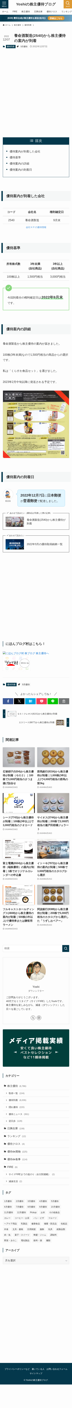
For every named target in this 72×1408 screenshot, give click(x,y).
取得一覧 (16, 1093)
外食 (6, 1229)
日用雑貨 (31, 1229)
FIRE (12, 1167)
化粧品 (64, 1223)
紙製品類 (61, 1229)
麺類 (48, 1240)
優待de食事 (17, 1159)
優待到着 (11, 46)
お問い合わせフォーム (56, 1369)
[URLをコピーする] (64, 701)
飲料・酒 (38, 1240)
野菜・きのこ (10, 1240)
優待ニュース (19, 1114)
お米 (43, 1212)
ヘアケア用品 (10, 1223)
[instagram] (39, 1017)
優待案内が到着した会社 (25, 151)
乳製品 (24, 1223)
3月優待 (31, 1201)
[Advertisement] (36, 89)
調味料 (53, 1235)
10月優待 (55, 1207)
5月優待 (55, 1201)
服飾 (42, 1229)
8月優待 (31, 1207)
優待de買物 (17, 1151)
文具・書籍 (18, 1229)
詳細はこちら (56, 18)
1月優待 (8, 1201)
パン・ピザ (39, 1218)
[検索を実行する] (65, 948)
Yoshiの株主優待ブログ (36, 4)
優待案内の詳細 (19, 163)
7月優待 (19, 1207)
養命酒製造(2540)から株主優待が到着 (46, 521)
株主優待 (16, 1086)
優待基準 (15, 157)
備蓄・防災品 (50, 1223)
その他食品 (54, 1212)
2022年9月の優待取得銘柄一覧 (45, 544)
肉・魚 (7, 1235)
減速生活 (15, 1181)
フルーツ (52, 1218)
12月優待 (21, 1212)
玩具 (50, 1229)
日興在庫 (15, 1128)
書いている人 (38, 1369)
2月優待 (19, 1201)
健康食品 (35, 1223)
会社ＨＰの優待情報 (36, 227)
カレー (7, 1218)
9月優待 (24, 46)
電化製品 (25, 1240)
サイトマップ (36, 1373)
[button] (8, 701)
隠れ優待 (16, 1107)
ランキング (16, 1136)
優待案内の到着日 (21, 169)
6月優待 (8, 1207)
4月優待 (43, 1201)
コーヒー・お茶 (22, 1218)
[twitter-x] (33, 1017)
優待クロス (16, 1143)
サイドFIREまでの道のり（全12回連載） (32, 1174)
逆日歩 (15, 1121)
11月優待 (8, 1212)
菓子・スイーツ (22, 1235)
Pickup (33, 1212)
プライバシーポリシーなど (17, 1369)
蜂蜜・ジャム (40, 1235)
